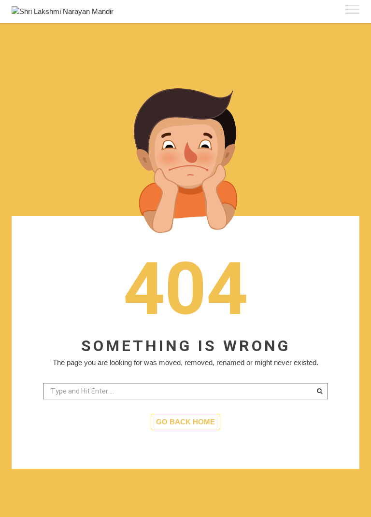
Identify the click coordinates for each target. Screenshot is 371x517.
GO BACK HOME (185, 422)
